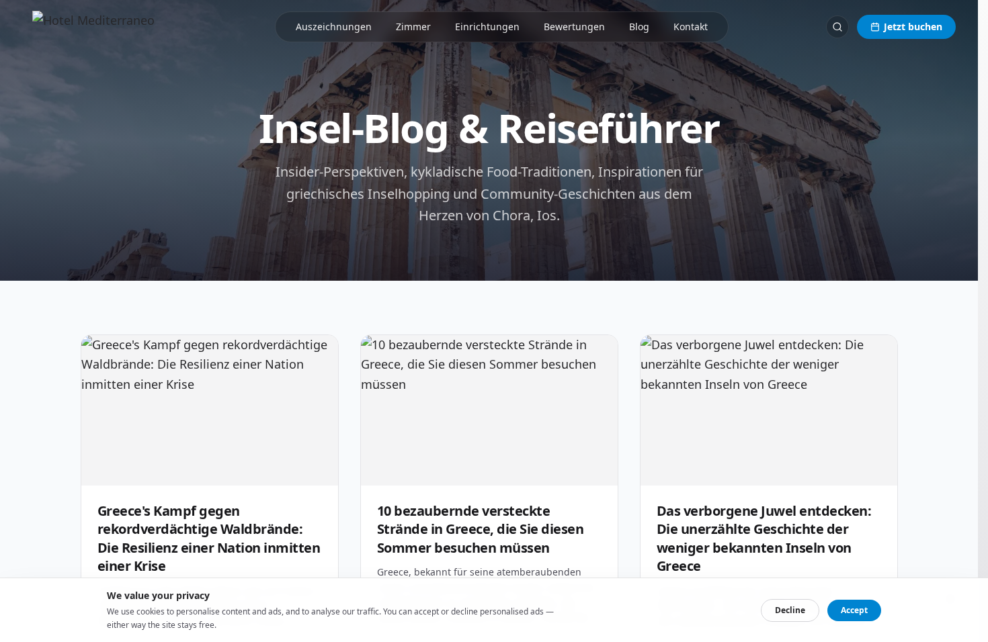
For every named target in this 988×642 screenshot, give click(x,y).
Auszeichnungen (334, 26)
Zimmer (413, 26)
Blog (639, 26)
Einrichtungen (487, 26)
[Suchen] (837, 26)
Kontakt (690, 26)
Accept (854, 610)
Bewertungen (574, 26)
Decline (790, 610)
